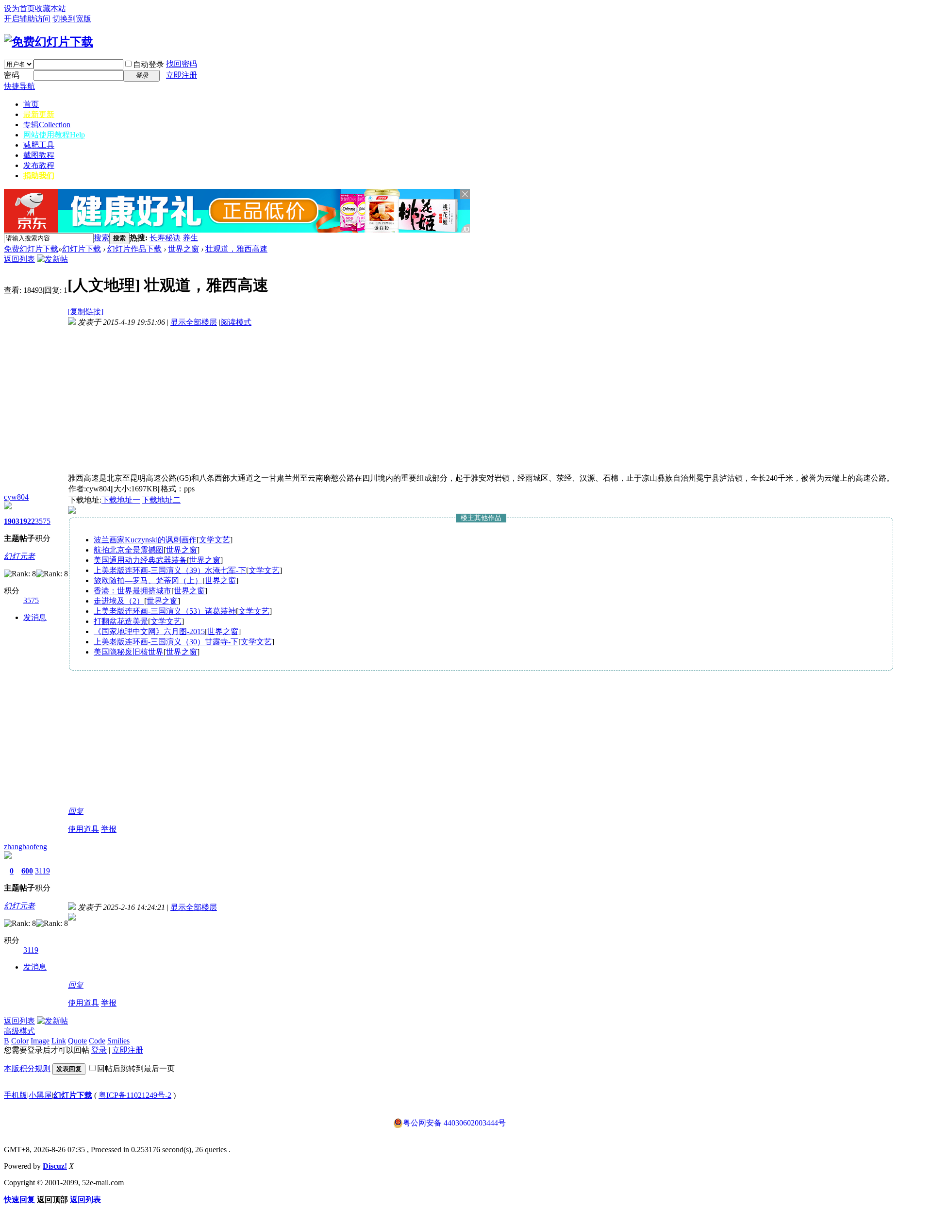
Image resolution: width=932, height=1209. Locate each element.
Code (97, 1041)
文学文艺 (214, 540)
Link (58, 1041)
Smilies (118, 1041)
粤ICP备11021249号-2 (135, 1095)
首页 (31, 104)
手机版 (15, 1095)
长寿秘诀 (165, 238)
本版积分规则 (27, 1068)
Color (20, 1041)
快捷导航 (19, 86)
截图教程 (38, 155)
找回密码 (181, 64)
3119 (42, 871)
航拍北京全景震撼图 (129, 550)
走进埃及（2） (119, 601)
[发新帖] (52, 259)
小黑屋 (40, 1095)
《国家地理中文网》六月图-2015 (149, 631)
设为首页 (19, 8)
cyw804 (16, 497)
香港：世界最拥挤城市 (132, 591)
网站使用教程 (54, 135)
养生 (190, 238)
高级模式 (19, 1031)
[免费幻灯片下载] (48, 41)
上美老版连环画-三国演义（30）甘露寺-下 (166, 642)
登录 (99, 1050)
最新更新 (38, 114)
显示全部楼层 (193, 322)
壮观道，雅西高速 (236, 249)
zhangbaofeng (25, 846)
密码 (11, 75)
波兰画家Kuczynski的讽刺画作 (145, 540)
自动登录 (148, 64)
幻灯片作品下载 (134, 249)
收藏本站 (50, 8)
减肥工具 (38, 145)
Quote (77, 1041)
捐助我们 (38, 175)
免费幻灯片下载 (31, 249)
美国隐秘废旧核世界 (129, 652)
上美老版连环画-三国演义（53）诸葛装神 (165, 611)
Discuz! (55, 1166)
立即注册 (181, 75)
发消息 (35, 617)
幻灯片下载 (81, 249)
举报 (108, 829)
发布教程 (38, 165)
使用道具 (83, 829)
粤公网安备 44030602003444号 (454, 1123)
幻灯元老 (19, 556)
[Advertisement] (311, 238)
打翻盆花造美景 (121, 621)
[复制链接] (85, 311)
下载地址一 (120, 500)
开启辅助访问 (27, 19)
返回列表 (19, 259)
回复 (75, 811)
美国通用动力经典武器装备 (140, 560)
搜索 (101, 238)
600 (27, 871)
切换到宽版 (71, 19)
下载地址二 (161, 500)
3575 (42, 521)
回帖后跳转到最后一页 (136, 1068)
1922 (27, 521)
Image (40, 1041)
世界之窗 (183, 249)
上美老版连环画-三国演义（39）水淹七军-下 (170, 570)
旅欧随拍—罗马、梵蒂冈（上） (148, 580)
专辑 (46, 124)
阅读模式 (235, 322)
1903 (11, 521)
